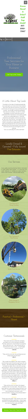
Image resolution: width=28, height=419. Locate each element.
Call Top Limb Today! (14, 74)
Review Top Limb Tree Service (14, 410)
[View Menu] (25, 2)
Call (3, 39)
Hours (9, 39)
